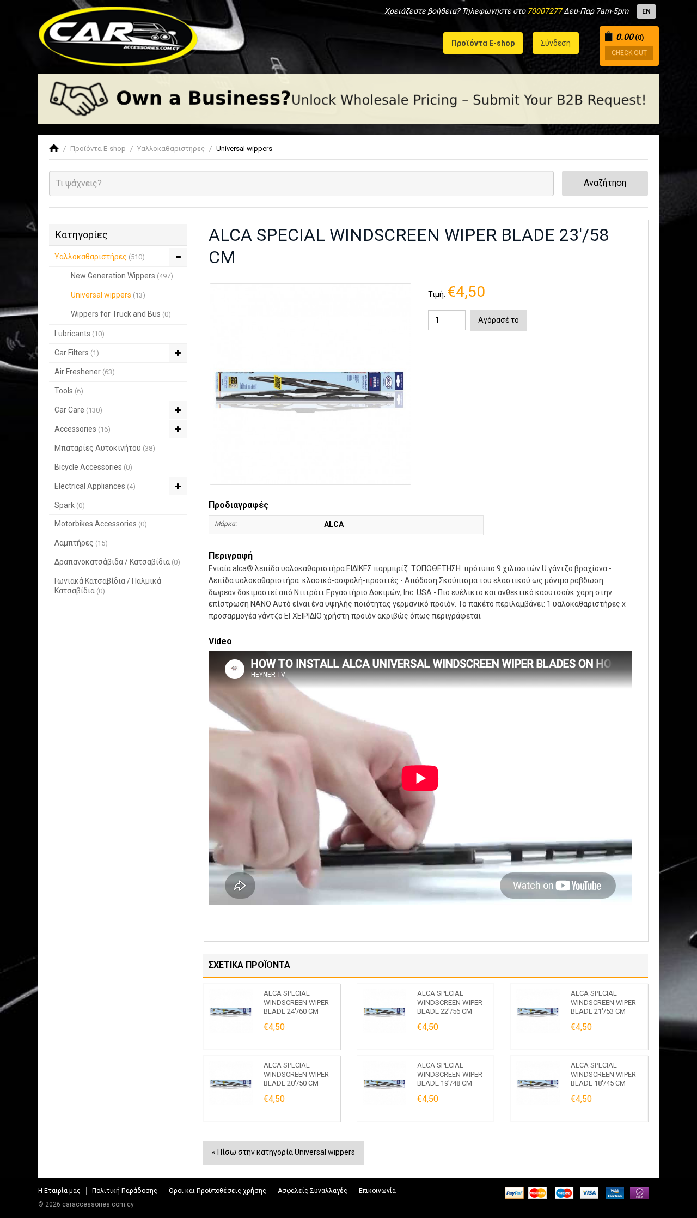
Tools (68, 390)
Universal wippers (244, 148)
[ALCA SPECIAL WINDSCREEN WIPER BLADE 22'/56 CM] (384, 1011)
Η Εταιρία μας (59, 1191)
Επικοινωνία (377, 1191)
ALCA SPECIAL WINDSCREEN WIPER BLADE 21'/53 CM (603, 1002)
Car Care (78, 409)
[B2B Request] (348, 99)
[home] (54, 148)
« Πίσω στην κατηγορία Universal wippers (283, 1152)
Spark (69, 505)
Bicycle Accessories (93, 467)
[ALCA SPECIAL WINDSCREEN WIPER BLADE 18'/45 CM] (538, 1083)
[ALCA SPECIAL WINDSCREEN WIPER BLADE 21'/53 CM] (538, 1011)
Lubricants (79, 333)
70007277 (544, 11)
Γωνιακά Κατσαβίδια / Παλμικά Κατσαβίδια (107, 586)
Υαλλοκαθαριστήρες (171, 148)
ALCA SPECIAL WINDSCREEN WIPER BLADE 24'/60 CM (296, 1002)
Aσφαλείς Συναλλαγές (312, 1191)
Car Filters (76, 352)
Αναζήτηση (605, 183)
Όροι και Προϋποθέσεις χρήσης (217, 1191)
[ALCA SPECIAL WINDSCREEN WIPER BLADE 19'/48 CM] (384, 1083)
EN (646, 11)
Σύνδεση (556, 43)
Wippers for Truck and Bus (121, 314)
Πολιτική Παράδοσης (124, 1191)
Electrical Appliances (95, 486)
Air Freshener (84, 371)
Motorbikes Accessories (100, 523)
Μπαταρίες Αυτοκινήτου (104, 448)
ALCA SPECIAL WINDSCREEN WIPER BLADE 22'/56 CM (449, 1002)
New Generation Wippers (122, 275)
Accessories (82, 429)
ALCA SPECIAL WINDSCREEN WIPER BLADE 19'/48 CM (449, 1074)
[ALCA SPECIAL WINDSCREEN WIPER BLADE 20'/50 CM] (231, 1083)
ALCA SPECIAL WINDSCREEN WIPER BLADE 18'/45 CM (603, 1074)
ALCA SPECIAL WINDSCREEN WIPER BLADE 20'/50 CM (296, 1074)
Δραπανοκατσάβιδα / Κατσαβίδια (117, 562)
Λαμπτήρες (81, 542)
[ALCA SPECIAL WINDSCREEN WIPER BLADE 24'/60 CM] (231, 1011)
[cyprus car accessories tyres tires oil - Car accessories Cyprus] (118, 33)
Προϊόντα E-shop (98, 148)
